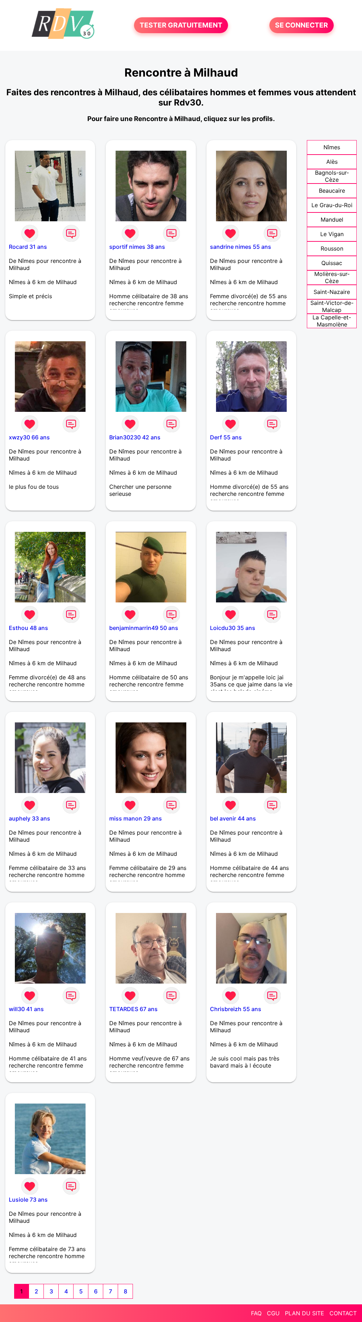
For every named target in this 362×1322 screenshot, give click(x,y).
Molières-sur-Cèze (332, 277)
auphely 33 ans (29, 818)
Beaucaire (332, 190)
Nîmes (331, 147)
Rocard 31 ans (28, 246)
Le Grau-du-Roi (331, 205)
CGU (273, 1313)
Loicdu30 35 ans (232, 627)
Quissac (331, 262)
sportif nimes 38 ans (137, 246)
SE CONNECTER (301, 25)
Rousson (332, 248)
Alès (332, 161)
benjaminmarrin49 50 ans (143, 627)
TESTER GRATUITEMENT (181, 25)
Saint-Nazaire (332, 291)
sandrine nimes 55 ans (240, 246)
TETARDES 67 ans (133, 1008)
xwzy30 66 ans (29, 437)
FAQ (256, 1313)
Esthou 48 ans (28, 627)
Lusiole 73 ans (28, 1199)
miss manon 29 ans (135, 818)
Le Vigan (332, 234)
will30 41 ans (26, 1008)
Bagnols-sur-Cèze (332, 176)
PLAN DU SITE (304, 1313)
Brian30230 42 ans (134, 437)
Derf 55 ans (226, 437)
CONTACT (343, 1313)
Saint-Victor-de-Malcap (332, 306)
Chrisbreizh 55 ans (235, 1008)
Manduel (332, 219)
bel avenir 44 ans (233, 818)
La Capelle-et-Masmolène (332, 321)
